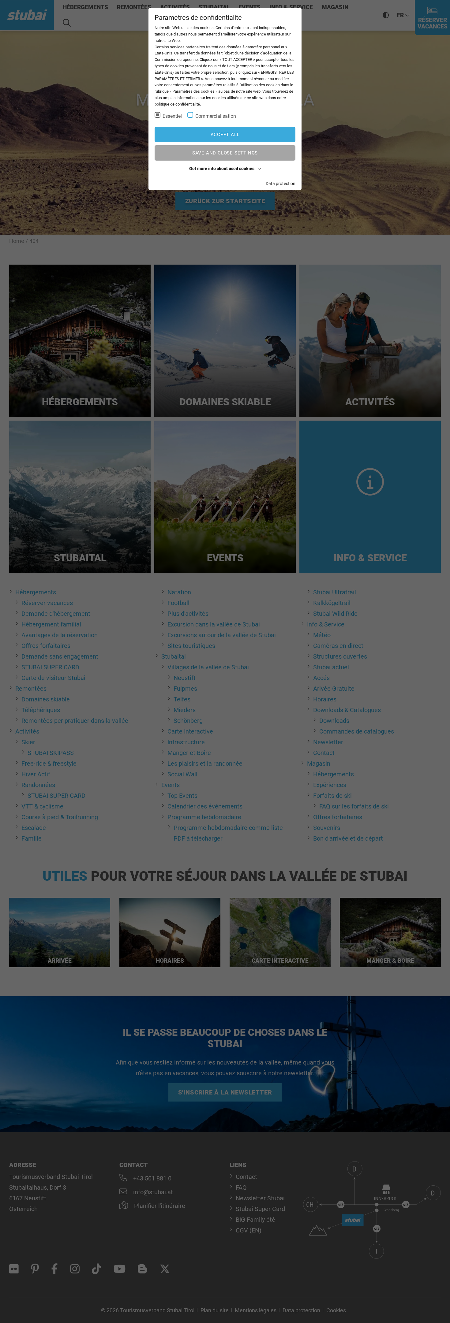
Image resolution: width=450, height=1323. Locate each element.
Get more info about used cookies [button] (221, 168)
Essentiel (172, 116)
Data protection (280, 183)
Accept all (225, 134)
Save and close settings (225, 153)
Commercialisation (215, 116)
